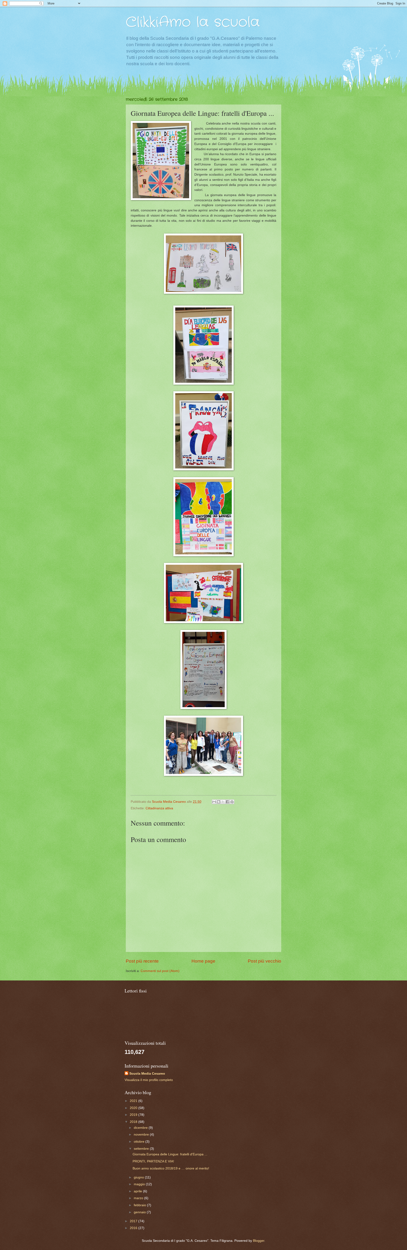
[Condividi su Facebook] (227, 801)
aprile (138, 1191)
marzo (139, 1198)
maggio (140, 1184)
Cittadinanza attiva (159, 808)
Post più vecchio (264, 961)
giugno (139, 1177)
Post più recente (142, 961)
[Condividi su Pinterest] (232, 801)
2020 (134, 1108)
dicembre (141, 1127)
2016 (134, 1228)
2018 (134, 1122)
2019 (134, 1115)
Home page (203, 961)
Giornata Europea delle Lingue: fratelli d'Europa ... (170, 1154)
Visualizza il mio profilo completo (149, 1080)
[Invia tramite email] (214, 801)
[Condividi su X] (223, 801)
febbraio (140, 1205)
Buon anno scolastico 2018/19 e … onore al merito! (171, 1168)
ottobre (139, 1141)
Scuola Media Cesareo (147, 1073)
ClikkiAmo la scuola (193, 22)
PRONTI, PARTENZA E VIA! (153, 1161)
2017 (134, 1221)
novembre (142, 1134)
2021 (134, 1101)
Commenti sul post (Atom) (160, 971)
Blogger (258, 1240)
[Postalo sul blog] (218, 801)
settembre (142, 1148)
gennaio (140, 1212)
